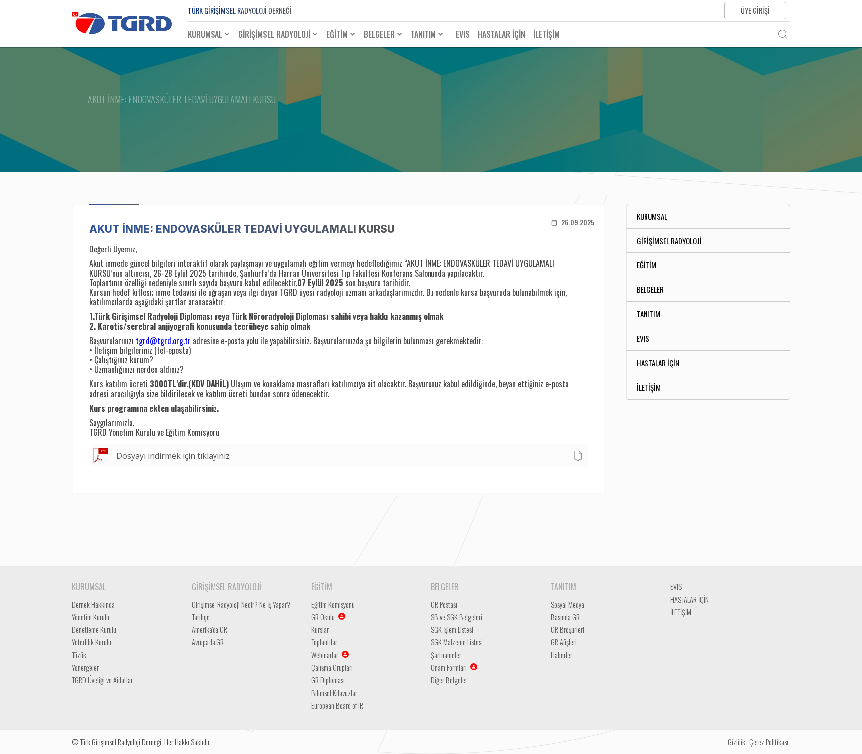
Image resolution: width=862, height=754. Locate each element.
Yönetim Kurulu (90, 617)
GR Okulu (323, 617)
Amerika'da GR (209, 629)
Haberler (561, 655)
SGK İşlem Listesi (452, 629)
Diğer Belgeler (449, 680)
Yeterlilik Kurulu (91, 642)
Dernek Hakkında (93, 604)
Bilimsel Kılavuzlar (334, 693)
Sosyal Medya (567, 604)
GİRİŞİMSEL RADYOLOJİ (669, 240)
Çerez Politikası (768, 742)
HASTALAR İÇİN (501, 34)
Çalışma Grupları (332, 667)
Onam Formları (449, 667)
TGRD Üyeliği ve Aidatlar (102, 680)
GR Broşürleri (567, 629)
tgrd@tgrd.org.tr (163, 341)
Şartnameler (446, 655)
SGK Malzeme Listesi (457, 642)
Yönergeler (85, 667)
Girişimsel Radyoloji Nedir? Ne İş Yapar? (241, 604)
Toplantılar (324, 642)
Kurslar (320, 629)
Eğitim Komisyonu (333, 604)
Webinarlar (324, 655)
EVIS (463, 34)
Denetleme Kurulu (94, 629)
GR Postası (444, 604)
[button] (213, 34)
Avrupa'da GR (208, 642)
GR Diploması (328, 680)
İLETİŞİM (546, 34)
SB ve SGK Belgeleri (456, 617)
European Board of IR (337, 705)
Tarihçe (201, 617)
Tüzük (79, 655)
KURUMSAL (652, 216)
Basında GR (565, 617)
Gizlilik (736, 742)
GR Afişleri (564, 642)
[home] (122, 23)
